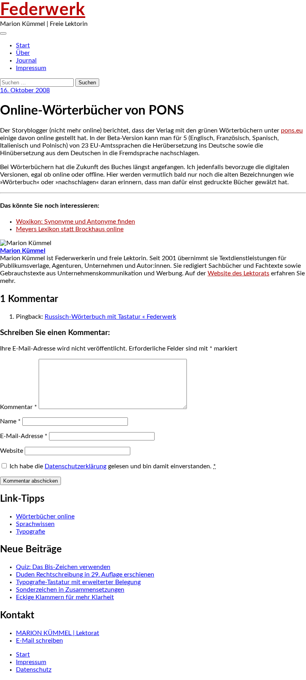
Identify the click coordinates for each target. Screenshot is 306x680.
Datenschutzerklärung (75, 466)
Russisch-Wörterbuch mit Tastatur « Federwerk (110, 317)
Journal (26, 60)
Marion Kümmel (22, 250)
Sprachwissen (35, 524)
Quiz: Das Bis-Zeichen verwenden (63, 567)
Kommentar (18, 407)
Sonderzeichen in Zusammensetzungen (70, 589)
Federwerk (42, 10)
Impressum (31, 68)
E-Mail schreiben (39, 640)
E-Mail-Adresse (23, 436)
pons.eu (292, 130)
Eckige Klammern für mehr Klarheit (65, 597)
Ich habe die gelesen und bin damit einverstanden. (113, 466)
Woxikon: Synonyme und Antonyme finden (75, 221)
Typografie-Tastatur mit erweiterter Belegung (78, 582)
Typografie (30, 531)
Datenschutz (33, 669)
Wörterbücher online (45, 516)
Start (23, 45)
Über (23, 53)
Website (11, 451)
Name (10, 421)
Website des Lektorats (238, 273)
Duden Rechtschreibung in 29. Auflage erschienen (85, 574)
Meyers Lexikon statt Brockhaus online (70, 229)
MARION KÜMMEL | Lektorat (57, 633)
